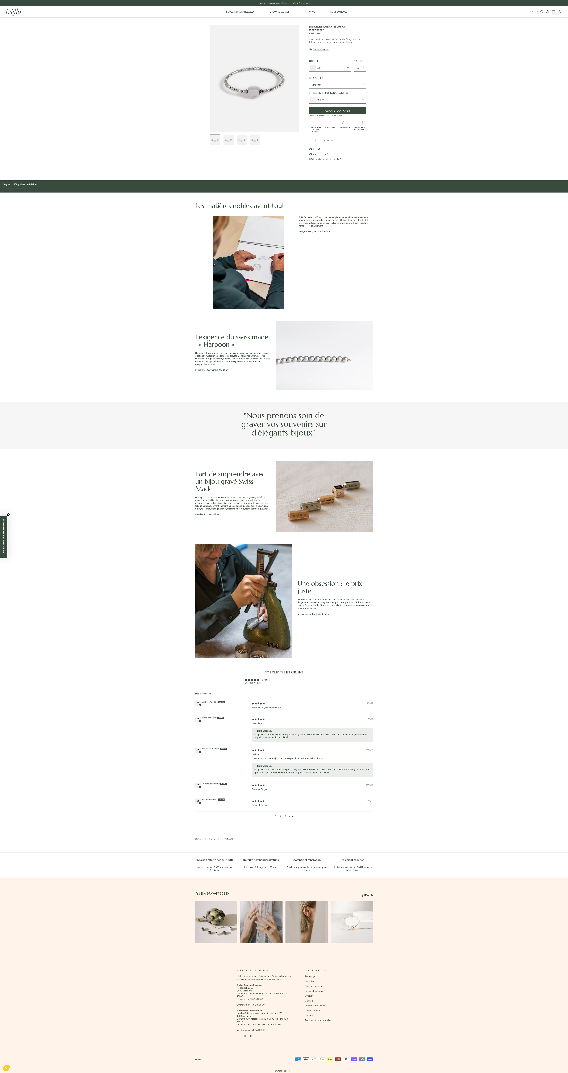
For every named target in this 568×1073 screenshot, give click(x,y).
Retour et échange (314, 991)
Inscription (310, 981)
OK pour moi (49, 1058)
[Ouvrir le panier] (553, 12)
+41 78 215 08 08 (256, 1005)
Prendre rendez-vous (315, 1005)
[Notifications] (548, 12)
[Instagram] (245, 1036)
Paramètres (18, 1058)
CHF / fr (534, 12)
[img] (258, 703)
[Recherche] (542, 12)
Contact (309, 1015)
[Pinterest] (332, 140)
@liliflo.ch (367, 895)
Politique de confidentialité (318, 1020)
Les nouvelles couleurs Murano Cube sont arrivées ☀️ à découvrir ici (284, 3)
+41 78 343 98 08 (256, 1030)
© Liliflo (198, 1060)
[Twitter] (328, 140)
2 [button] (280, 816)
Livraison (309, 996)
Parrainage (310, 976)
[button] (315, 29)
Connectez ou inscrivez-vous (18, 188)
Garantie (309, 1001)
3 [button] (285, 816)
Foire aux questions (314, 986)
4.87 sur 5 (265, 680)
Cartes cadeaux (312, 1010)
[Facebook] (324, 140)
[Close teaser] (8, 514)
